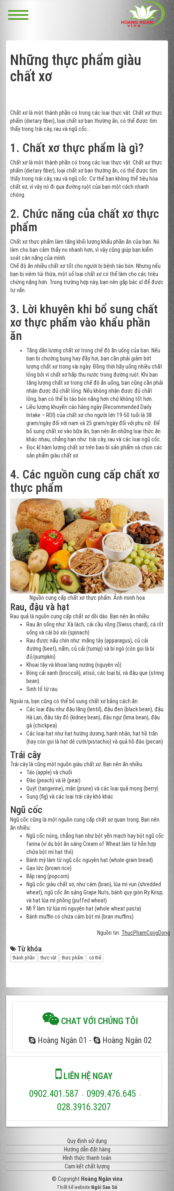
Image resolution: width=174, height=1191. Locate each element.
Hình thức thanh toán (87, 1158)
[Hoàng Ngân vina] (143, 13)
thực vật (48, 958)
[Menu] (18, 14)
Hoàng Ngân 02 (126, 1040)
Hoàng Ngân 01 (61, 1040)
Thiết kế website (73, 1187)
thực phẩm (72, 958)
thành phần (24, 958)
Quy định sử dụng (87, 1141)
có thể (95, 958)
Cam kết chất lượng (87, 1166)
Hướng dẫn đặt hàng (87, 1149)
